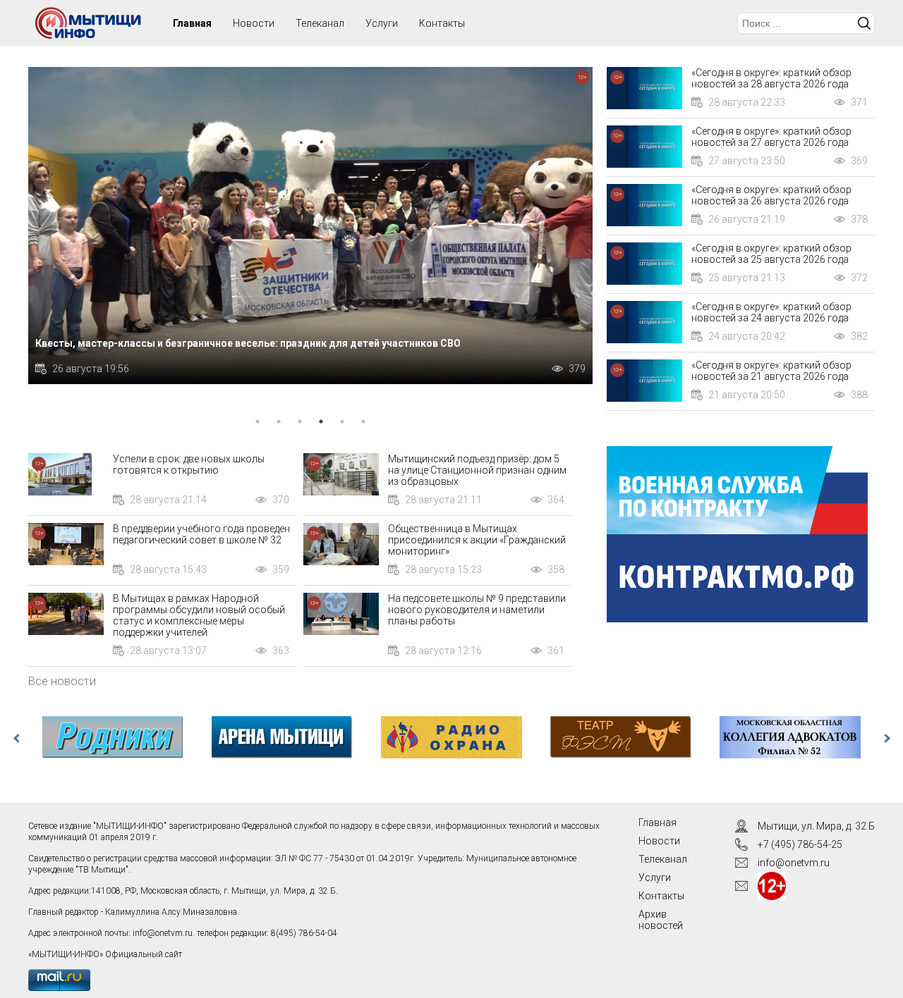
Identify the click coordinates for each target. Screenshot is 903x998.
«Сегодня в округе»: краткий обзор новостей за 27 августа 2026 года (771, 136)
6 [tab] (363, 421)
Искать (864, 23)
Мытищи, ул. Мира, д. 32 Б (816, 826)
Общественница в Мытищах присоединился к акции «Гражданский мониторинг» (477, 540)
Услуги (381, 23)
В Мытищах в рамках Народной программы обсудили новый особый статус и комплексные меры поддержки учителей (199, 615)
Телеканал (320, 23)
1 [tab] (257, 421)
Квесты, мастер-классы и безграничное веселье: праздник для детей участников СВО (248, 343)
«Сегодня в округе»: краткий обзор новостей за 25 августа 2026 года (771, 253)
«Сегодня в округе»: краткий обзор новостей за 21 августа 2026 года (771, 370)
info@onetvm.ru (163, 933)
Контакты (442, 23)
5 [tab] (342, 421)
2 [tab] (279, 421)
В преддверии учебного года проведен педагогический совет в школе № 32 (201, 534)
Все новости (62, 681)
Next (885, 739)
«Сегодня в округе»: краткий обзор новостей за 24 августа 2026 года (771, 312)
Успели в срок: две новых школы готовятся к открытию (189, 464)
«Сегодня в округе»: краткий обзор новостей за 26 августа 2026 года (771, 195)
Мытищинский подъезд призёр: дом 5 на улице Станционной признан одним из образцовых (477, 470)
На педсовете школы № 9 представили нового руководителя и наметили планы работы (477, 610)
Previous (18, 739)
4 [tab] (321, 421)
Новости (253, 23)
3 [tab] (300, 421)
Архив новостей (660, 919)
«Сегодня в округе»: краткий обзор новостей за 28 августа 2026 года (771, 78)
